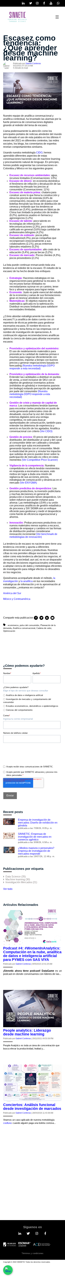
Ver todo (7, 889)
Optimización (9, 631)
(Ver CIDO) (46, 431)
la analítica (27, 581)
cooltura (7, 1123)
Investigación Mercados (21, 882)
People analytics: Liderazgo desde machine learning (27, 1032)
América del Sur (12, 593)
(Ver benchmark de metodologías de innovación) (33, 535)
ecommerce (13, 625)
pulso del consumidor (29, 625)
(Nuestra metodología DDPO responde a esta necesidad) (32, 367)
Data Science (16, 876)
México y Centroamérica (16, 599)
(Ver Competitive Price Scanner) (40, 459)
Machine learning (18, 879)
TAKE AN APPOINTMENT (26, 1192)
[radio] (32, 695)
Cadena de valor (43, 628)
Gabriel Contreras (33, 63)
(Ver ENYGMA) (28, 482)
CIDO (39, 152)
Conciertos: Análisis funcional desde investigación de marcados (32, 1107)
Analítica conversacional (24, 628)
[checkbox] (32, 702)
